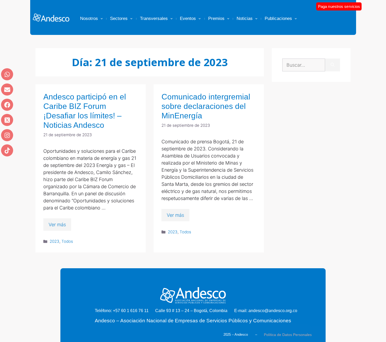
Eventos (188, 18)
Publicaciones (278, 18)
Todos (67, 241)
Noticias (245, 18)
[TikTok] (7, 150)
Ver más (57, 224)
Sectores (119, 18)
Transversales (154, 18)
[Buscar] (332, 65)
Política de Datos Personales (288, 335)
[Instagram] (7, 135)
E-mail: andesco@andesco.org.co (265, 310)
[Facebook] (7, 105)
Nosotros (89, 18)
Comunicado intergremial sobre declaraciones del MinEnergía (205, 106)
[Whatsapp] (7, 74)
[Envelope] (7, 89)
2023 (54, 241)
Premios (216, 18)
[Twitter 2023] (7, 120)
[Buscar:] (303, 65)
